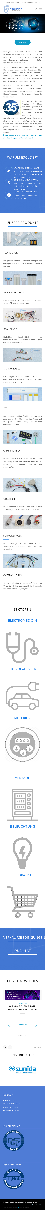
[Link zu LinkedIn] (33, 1204)
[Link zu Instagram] (40, 1204)
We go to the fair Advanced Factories (22, 1008)
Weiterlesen (22, 1024)
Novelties (22, 1003)
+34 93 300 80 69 (16, 2)
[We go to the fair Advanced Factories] (22, 995)
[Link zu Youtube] (36, 1204)
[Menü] (40, 9)
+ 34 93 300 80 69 (10, 1107)
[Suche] (35, 9)
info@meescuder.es (33, 2)
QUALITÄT (22, 950)
